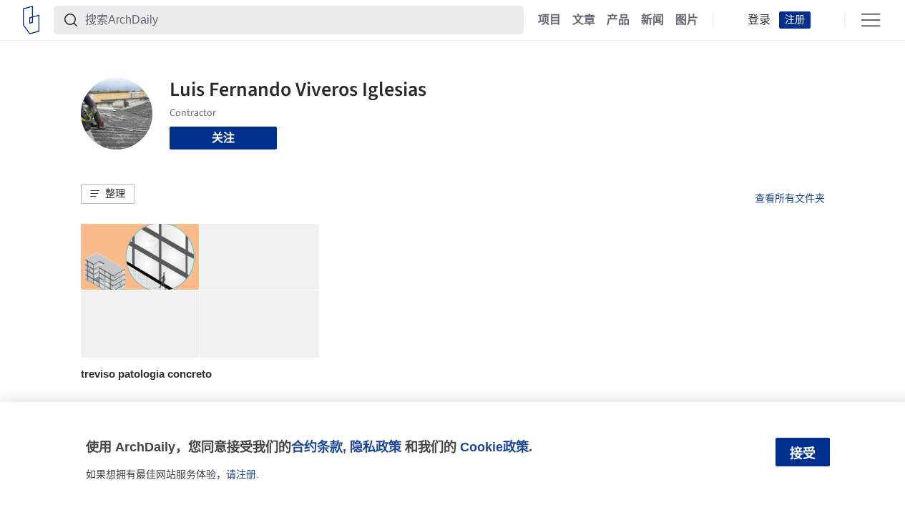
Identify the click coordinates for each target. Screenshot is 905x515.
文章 (583, 20)
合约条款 (317, 446)
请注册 (241, 474)
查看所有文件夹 (790, 198)
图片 (686, 20)
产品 (618, 20)
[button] (107, 194)
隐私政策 (375, 446)
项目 (549, 20)
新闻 (652, 20)
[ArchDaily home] (31, 20)
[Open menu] (870, 20)
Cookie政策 (494, 446)
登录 (759, 20)
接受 (803, 453)
